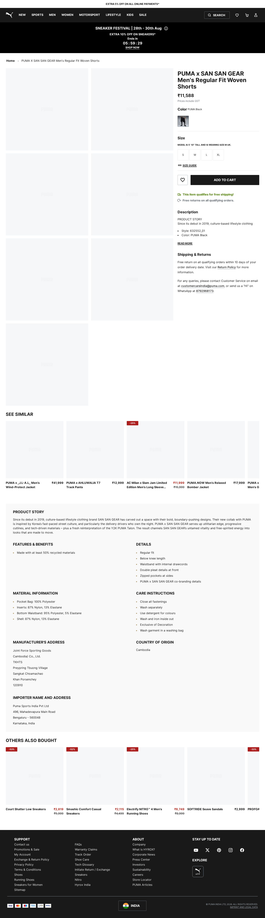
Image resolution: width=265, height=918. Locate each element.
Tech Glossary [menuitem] (84, 864)
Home (10, 60)
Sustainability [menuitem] (141, 869)
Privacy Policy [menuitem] (24, 864)
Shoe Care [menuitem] (82, 859)
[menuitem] (22, 15)
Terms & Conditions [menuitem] (27, 869)
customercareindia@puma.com (202, 285)
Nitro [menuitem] (78, 879)
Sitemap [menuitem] (19, 890)
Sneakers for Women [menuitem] (28, 884)
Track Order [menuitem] (83, 854)
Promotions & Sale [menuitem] (26, 849)
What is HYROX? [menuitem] (143, 849)
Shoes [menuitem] (18, 874)
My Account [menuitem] (22, 854)
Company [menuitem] (139, 844)
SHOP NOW (132, 47)
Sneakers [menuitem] (81, 874)
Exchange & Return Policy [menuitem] (31, 859)
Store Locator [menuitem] (141, 879)
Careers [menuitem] (137, 874)
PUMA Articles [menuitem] (142, 884)
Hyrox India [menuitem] (82, 884)
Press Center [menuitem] (141, 859)
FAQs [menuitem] (78, 844)
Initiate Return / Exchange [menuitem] (92, 869)
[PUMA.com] (9, 15)
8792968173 (204, 290)
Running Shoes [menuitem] (24, 879)
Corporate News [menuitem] (143, 854)
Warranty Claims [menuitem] (86, 849)
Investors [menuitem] (138, 864)
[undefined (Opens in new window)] (198, 871)
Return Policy (227, 267)
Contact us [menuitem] (21, 844)
